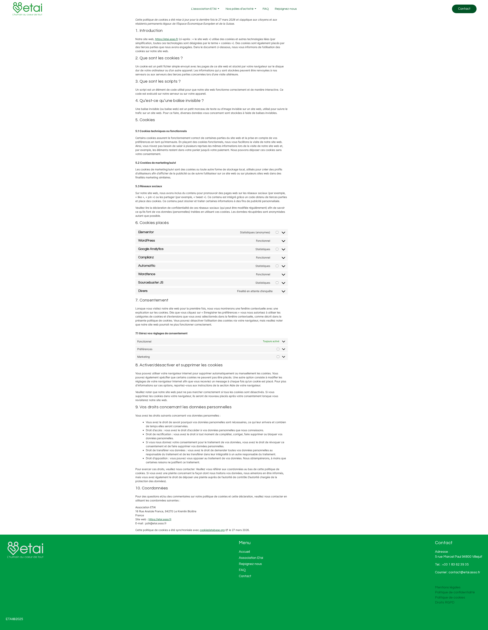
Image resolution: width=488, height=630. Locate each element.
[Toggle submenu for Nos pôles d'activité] (255, 9)
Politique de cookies (450, 597)
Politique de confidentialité (455, 592)
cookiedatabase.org (212, 530)
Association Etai (251, 558)
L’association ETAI (204, 8)
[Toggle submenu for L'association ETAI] (218, 9)
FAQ (266, 8)
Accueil (244, 551)
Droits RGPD (444, 602)
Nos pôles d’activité (240, 8)
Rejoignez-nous (286, 8)
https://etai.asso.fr (166, 39)
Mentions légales (448, 587)
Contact (245, 576)
